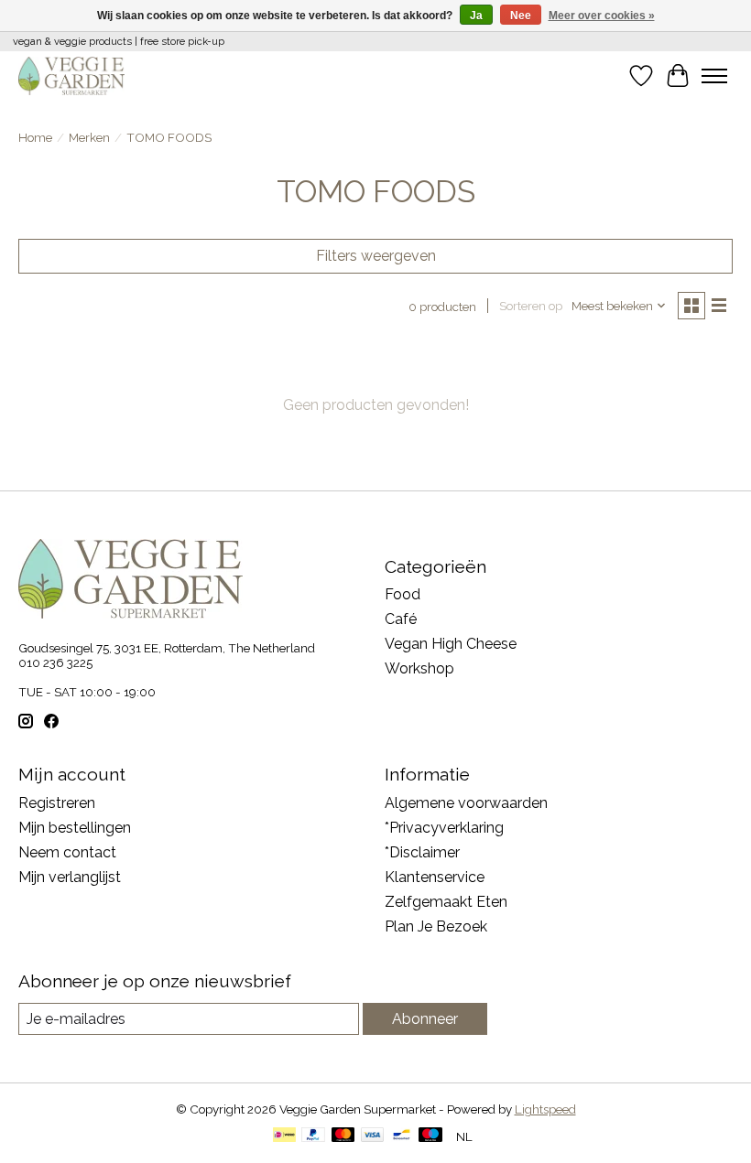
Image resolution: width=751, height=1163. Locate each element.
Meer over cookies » (602, 15)
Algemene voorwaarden (466, 803)
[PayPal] (313, 1136)
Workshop (419, 668)
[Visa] (373, 1136)
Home (35, 137)
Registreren (56, 803)
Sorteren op (530, 305)
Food (402, 594)
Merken (89, 137)
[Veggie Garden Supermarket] (71, 75)
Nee (520, 15)
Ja (476, 15)
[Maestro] (430, 1136)
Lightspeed (545, 1109)
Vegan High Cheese (451, 643)
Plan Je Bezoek (436, 926)
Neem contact (67, 852)
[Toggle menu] (714, 76)
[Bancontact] (401, 1136)
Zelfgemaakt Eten (446, 901)
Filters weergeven (376, 255)
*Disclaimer (422, 852)
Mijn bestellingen (74, 827)
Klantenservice (434, 877)
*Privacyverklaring (444, 827)
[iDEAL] (284, 1136)
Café (401, 619)
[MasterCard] (343, 1136)
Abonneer (425, 1019)
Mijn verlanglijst (69, 877)
